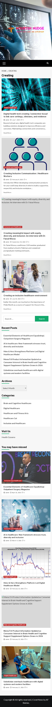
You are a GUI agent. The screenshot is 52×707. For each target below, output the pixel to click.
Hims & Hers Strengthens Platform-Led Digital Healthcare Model (24, 353)
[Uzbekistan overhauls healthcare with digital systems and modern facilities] (26, 662)
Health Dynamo (8, 437)
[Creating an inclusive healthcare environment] (26, 276)
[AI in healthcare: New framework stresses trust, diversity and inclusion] (26, 515)
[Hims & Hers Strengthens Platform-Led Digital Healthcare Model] (26, 563)
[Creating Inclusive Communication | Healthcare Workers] (26, 154)
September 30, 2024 (18, 242)
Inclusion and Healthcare (12, 167)
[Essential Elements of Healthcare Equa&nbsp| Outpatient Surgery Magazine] (26, 467)
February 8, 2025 (17, 179)
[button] (4, 63)
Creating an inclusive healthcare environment (25, 295)
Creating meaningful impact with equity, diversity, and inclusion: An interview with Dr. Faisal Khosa (25, 236)
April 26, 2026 (16, 492)
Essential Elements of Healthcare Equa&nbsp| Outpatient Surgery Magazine (24, 337)
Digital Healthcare (10, 108)
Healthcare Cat (10, 418)
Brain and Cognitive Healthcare (17, 403)
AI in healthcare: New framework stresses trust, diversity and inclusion (25, 345)
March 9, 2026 (16, 540)
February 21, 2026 (18, 687)
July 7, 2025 (16, 120)
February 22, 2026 (18, 589)
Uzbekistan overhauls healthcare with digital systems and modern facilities (23, 371)
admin (7, 120)
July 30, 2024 (16, 299)
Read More (7, 133)
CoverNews (38, 699)
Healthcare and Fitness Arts (16, 413)
